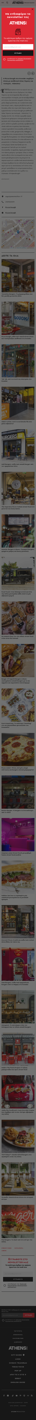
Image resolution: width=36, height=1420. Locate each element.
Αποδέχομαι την (19, 59)
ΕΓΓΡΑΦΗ (18, 53)
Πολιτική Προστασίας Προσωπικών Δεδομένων (19, 59)
